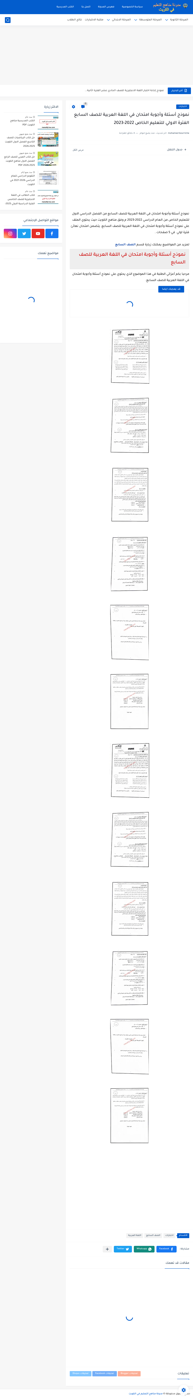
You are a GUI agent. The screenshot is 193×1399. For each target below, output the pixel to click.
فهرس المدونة (106, 7)
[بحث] (8, 20)
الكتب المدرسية (65, 7)
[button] (166, 1249)
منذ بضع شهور (25, 134)
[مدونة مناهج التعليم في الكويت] (169, 7)
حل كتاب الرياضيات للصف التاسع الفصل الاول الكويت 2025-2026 (20, 142)
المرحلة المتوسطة (150, 19)
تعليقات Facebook (104, 1373)
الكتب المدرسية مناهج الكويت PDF (22, 123)
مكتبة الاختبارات (94, 19)
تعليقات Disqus (81, 1373)
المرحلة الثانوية (179, 19)
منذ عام (28, 117)
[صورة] (48, 122)
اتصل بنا (85, 7)
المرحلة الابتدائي (121, 19)
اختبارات (183, 106)
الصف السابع (125, 244)
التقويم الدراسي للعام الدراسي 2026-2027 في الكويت (22, 180)
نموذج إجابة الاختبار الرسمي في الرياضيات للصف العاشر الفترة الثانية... (122, 90)
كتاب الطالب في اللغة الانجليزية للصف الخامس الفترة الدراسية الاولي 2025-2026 (20, 200)
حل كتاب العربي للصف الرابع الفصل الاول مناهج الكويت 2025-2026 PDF (19, 161)
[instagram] (10, 233)
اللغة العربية (134, 1235)
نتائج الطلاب (74, 19)
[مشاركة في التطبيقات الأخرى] (107, 1249)
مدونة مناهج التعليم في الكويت (146, 1394)
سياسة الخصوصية (132, 7)
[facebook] (51, 233)
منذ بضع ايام (26, 172)
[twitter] (24, 233)
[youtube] (38, 233)
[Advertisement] (96, 55)
